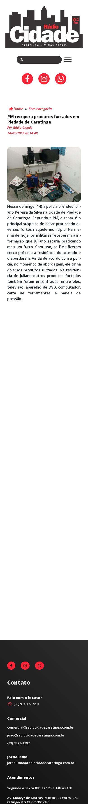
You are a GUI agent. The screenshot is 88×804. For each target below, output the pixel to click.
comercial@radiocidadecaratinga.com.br (40, 727)
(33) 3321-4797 (18, 743)
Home (18, 108)
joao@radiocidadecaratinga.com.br (35, 735)
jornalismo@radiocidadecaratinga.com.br (40, 763)
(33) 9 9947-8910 (26, 704)
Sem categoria (40, 108)
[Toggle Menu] (68, 60)
